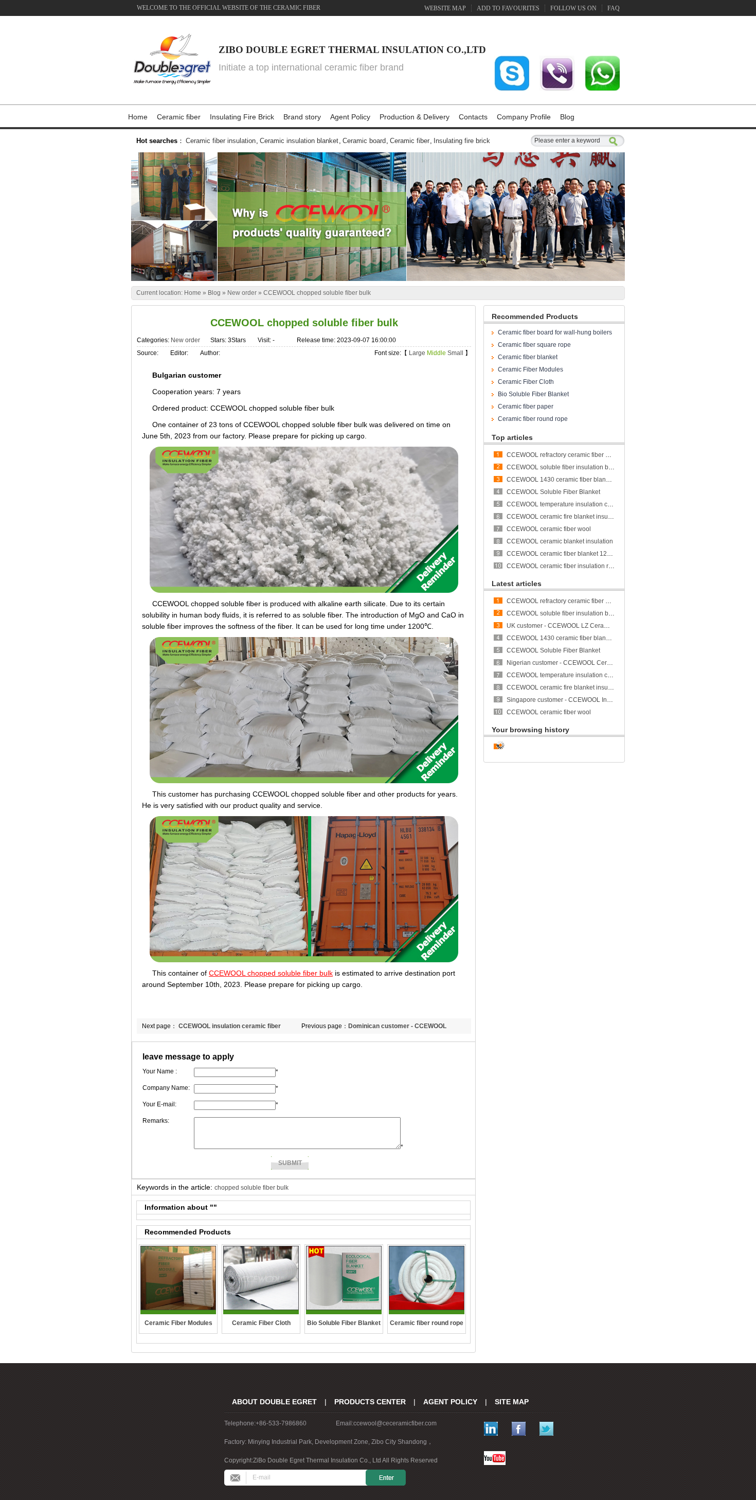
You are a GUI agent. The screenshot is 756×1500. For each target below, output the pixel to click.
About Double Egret (274, 1402)
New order (242, 292)
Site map (512, 1402)
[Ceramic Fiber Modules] (178, 1278)
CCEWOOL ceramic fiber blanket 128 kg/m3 (568, 553)
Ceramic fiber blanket (527, 357)
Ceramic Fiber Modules (530, 369)
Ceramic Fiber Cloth (526, 381)
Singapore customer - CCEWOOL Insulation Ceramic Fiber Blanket (600, 699)
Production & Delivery (414, 117)
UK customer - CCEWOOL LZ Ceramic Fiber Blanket (579, 625)
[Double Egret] (171, 60)
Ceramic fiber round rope (533, 418)
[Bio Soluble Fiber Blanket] (344, 1278)
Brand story (302, 117)
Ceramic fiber (179, 117)
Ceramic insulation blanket (299, 141)
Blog (567, 117)
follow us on (573, 8)
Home (138, 117)
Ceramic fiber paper (525, 406)
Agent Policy (350, 117)
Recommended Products (535, 316)
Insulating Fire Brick (242, 117)
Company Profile (524, 117)
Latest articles (517, 583)
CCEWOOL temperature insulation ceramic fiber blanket (584, 504)
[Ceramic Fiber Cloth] (261, 1278)
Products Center (370, 1402)
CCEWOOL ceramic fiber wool (549, 529)
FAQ (613, 8)
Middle (436, 353)
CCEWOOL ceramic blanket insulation (560, 541)
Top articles (512, 437)
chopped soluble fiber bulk (251, 1187)
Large (417, 353)
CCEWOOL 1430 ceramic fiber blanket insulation (575, 479)
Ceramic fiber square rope (534, 344)
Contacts (473, 117)
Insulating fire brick (462, 141)
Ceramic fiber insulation (221, 141)
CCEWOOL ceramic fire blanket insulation (565, 516)
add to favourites (508, 8)
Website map (445, 8)
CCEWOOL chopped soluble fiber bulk (317, 292)
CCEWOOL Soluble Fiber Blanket (553, 492)
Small (455, 353)
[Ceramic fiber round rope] (426, 1278)
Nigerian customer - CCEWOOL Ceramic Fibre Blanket (583, 662)
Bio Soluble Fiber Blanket (533, 394)
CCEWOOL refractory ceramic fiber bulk (562, 454)
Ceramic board (364, 141)
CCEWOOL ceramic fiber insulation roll (561, 566)
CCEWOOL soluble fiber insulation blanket (566, 467)
